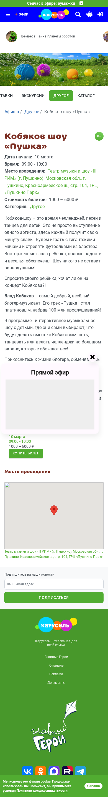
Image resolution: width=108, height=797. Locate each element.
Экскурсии (33, 95)
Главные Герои (56, 657)
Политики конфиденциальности (42, 791)
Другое (61, 95)
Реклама (56, 674)
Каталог (86, 95)
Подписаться (54, 597)
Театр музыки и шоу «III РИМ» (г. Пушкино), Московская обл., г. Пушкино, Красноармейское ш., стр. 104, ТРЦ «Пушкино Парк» (53, 554)
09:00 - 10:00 (20, 441)
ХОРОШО (93, 786)
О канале (56, 665)
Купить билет (26, 453)
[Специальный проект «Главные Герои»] (54, 726)
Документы (56, 683)
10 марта (17, 436)
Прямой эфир (50, 372)
